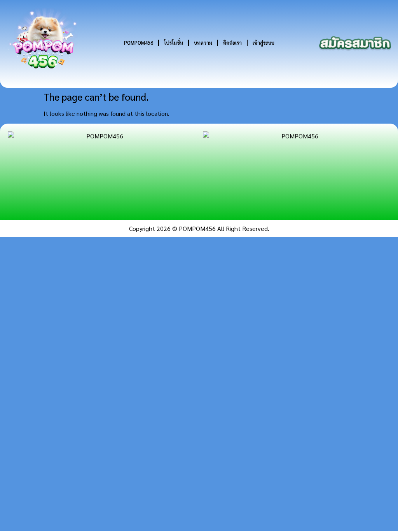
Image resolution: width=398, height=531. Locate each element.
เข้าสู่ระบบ (263, 42)
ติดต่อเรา (232, 42)
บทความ (203, 42)
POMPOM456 (138, 42)
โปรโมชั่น (173, 42)
